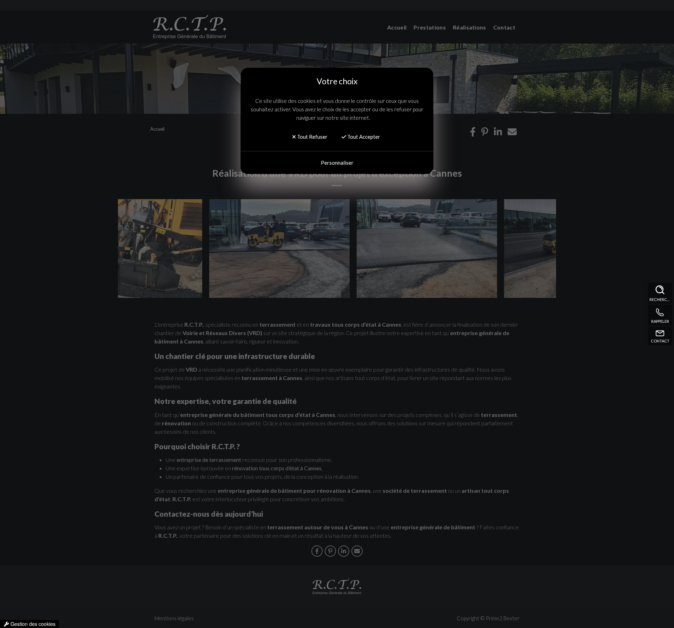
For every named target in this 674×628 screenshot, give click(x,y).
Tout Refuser (312, 136)
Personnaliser (337, 162)
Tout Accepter (363, 136)
